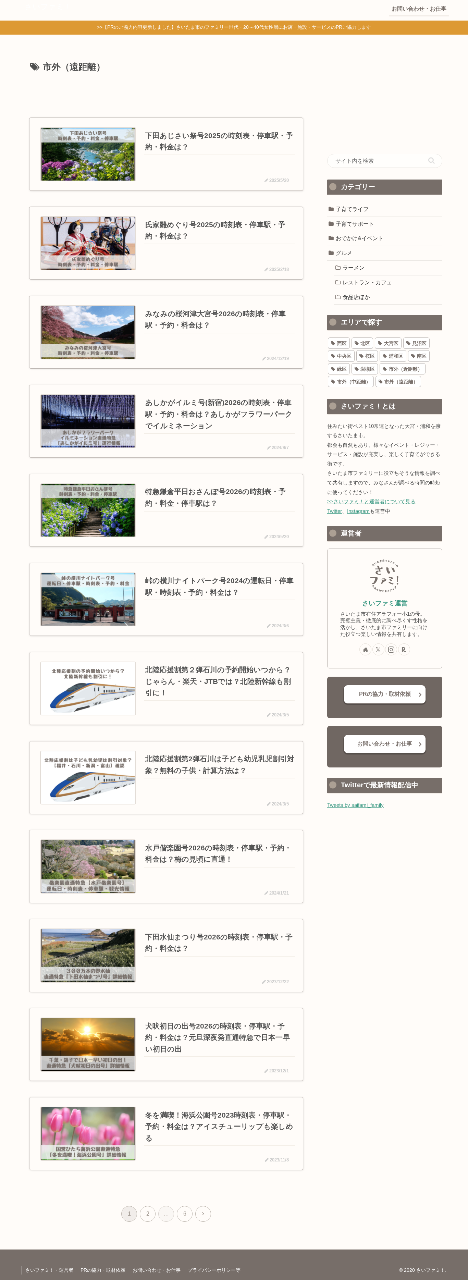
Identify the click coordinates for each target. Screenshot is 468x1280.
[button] (432, 160)
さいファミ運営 (385, 603)
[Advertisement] (166, 93)
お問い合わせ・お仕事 (384, 744)
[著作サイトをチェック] (365, 649)
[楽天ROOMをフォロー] (404, 649)
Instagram (358, 511)
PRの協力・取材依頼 (385, 694)
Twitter (334, 511)
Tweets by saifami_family (355, 805)
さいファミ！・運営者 (49, 1270)
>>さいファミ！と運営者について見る (371, 501)
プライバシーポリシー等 (214, 1270)
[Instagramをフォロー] (391, 649)
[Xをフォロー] (378, 649)
